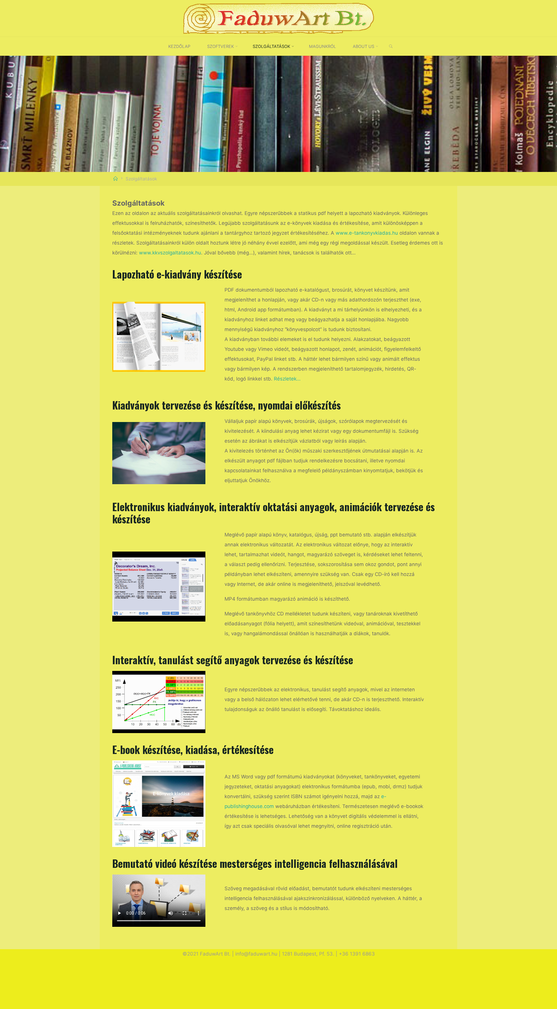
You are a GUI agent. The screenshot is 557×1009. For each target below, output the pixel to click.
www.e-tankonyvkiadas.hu (367, 233)
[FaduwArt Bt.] (278, 18)
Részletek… (287, 379)
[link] (391, 46)
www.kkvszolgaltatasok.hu (170, 253)
